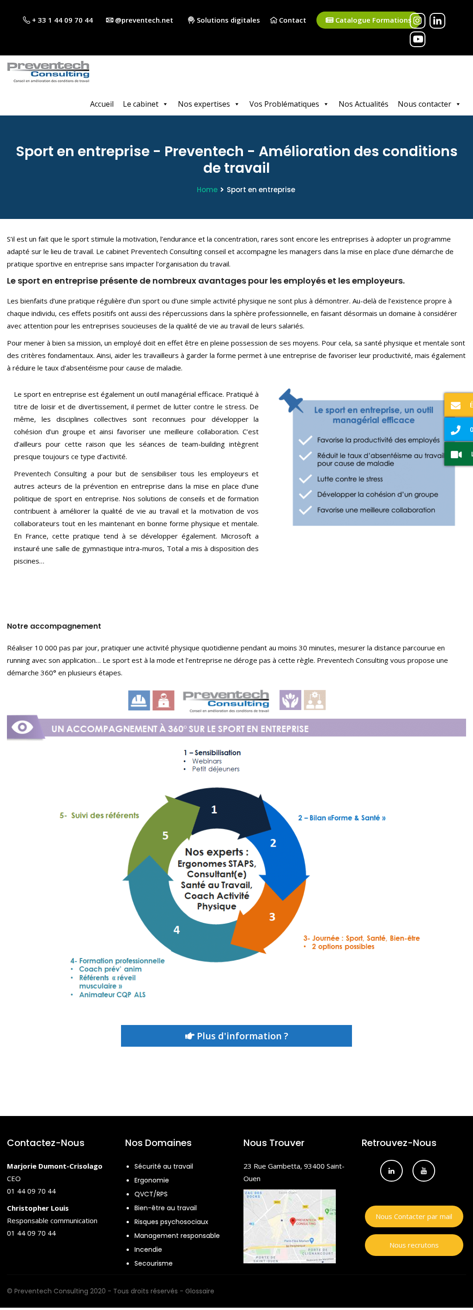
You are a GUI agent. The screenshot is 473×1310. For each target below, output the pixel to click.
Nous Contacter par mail (414, 1216)
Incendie (148, 1249)
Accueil (102, 104)
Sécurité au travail (163, 1166)
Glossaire (199, 1291)
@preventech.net (143, 19)
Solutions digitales (227, 19)
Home (207, 189)
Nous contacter (424, 104)
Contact (291, 19)
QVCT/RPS (151, 1194)
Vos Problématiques (284, 104)
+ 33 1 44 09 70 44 (61, 19)
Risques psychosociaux (171, 1221)
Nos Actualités (363, 104)
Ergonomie (151, 1180)
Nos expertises (204, 104)
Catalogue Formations (373, 19)
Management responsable (177, 1235)
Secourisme (153, 1263)
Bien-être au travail (165, 1208)
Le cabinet (140, 104)
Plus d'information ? (241, 1036)
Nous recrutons (414, 1244)
